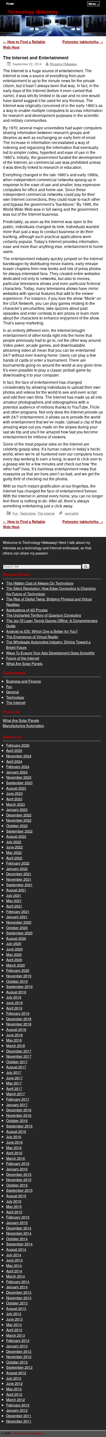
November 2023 (18, 777)
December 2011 (18, 1415)
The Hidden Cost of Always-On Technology (39, 583)
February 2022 (17, 863)
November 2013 (18, 1297)
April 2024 (14, 761)
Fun (15, 513)
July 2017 (13, 1072)
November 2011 (18, 1421)
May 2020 (14, 954)
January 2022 (17, 868)
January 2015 (17, 1222)
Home (10, 3)
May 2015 (14, 1206)
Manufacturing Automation (23, 725)
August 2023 (16, 788)
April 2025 (14, 750)
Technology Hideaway (33, 11)
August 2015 (16, 1195)
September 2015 (19, 1190)
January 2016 (17, 1168)
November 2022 (18, 820)
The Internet (46, 513)
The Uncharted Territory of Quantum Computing (43, 615)
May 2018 (14, 1040)
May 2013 (14, 1324)
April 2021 (14, 906)
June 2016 (14, 1142)
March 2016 (15, 1158)
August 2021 (16, 889)
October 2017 (17, 1061)
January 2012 (17, 1410)
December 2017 (18, 1050)
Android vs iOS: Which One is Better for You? (42, 631)
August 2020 (16, 938)
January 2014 (17, 1286)
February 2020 (17, 970)
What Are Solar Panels (24, 663)
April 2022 (14, 857)
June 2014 (14, 1259)
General (12, 691)
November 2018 (18, 1023)
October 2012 (17, 1362)
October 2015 (17, 1185)
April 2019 (14, 1008)
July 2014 (13, 1254)
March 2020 (15, 965)
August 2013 (16, 1308)
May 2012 (14, 1388)
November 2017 (18, 1056)
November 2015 (18, 1179)
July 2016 (13, 1136)
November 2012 (18, 1356)
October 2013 (17, 1302)
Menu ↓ (93, 3)
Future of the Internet (22, 658)
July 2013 (13, 1313)
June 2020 (14, 948)
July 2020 (13, 943)
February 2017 (17, 1099)
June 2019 (14, 1002)
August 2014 (16, 1249)
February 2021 (17, 911)
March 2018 (15, 1045)
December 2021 (18, 873)
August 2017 (16, 1066)
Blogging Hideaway (63, 64)
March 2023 (15, 804)
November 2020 (18, 922)
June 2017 (14, 1077)
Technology (27, 513)
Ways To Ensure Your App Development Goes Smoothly (50, 652)
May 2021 (14, 900)
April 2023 (14, 798)
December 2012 (18, 1351)
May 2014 (14, 1265)
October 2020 (17, 927)
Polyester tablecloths (82, 41)
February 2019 (17, 1013)
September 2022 (19, 831)
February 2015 (17, 1217)
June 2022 (14, 846)
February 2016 (17, 1163)
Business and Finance (23, 681)
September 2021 (19, 884)
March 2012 (15, 1399)
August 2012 (16, 1372)
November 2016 (18, 1115)
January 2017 (17, 1104)
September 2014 (19, 1243)
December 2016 (18, 1109)
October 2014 (17, 1238)
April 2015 (14, 1211)
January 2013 (17, 1345)
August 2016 (16, 1131)
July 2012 (13, 1378)
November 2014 (18, 1233)
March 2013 (15, 1335)
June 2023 (14, 793)
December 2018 (18, 1018)
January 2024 (17, 771)
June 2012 (14, 1383)
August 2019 (16, 991)
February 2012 (17, 1404)
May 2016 (14, 1147)
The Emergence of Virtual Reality (32, 636)
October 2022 (17, 825)
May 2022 (14, 852)
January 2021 (17, 916)
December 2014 (18, 1227)
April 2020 (14, 959)
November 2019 (18, 975)
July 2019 (13, 997)
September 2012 (19, 1367)
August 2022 (16, 836)
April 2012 (14, 1394)
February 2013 (17, 1340)
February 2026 (17, 745)
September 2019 (19, 986)
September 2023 (19, 782)
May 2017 (14, 1083)
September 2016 (19, 1125)
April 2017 (14, 1088)
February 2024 (17, 766)
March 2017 (15, 1093)
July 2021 (13, 895)
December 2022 (18, 814)
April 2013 (14, 1329)
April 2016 (14, 1152)
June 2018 (14, 1034)
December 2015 (18, 1174)
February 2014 (17, 1281)
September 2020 (19, 932)
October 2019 (17, 981)
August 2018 (16, 1029)
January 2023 (17, 809)
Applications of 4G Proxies (27, 609)
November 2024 (18, 755)
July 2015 (13, 1201)
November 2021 (18, 879)
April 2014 (14, 1270)
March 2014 (15, 1276)
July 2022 (13, 841)
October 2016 (17, 1120)
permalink (71, 513)
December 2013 (18, 1292)
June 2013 (14, 1319)
